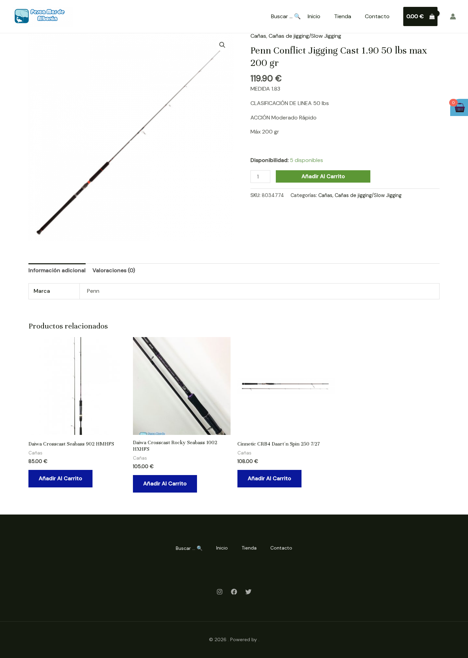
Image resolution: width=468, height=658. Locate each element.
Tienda (342, 16)
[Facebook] (234, 592)
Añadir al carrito (323, 176)
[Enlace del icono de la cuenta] (453, 16)
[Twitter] (248, 592)
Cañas (258, 35)
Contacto (377, 16)
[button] (222, 45)
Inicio (314, 16)
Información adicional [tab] (57, 270)
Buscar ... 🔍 (286, 16)
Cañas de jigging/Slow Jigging (305, 35)
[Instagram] (220, 592)
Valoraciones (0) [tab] (114, 270)
